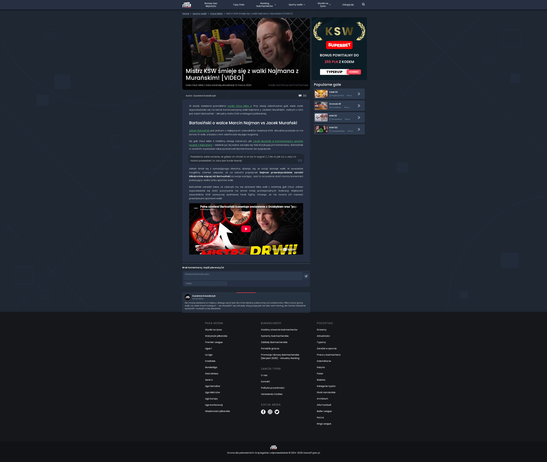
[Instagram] (270, 412)
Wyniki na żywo (323, 5)
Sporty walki (295, 4)
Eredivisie (210, 361)
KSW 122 (318, 126)
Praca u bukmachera (328, 354)
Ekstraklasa (211, 373)
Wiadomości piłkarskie (217, 411)
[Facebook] (263, 412)
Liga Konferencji (214, 405)
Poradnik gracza (270, 348)
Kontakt (265, 381)
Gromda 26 (320, 102)
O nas (264, 375)
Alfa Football (324, 405)
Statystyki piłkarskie (216, 336)
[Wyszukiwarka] (363, 4)
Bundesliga (211, 367)
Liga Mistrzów (212, 392)
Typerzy (321, 342)
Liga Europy (211, 398)
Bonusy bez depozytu (211, 5)
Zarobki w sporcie (327, 348)
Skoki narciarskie (326, 392)
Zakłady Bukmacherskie (274, 342)
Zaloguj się (348, 4)
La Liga (208, 354)
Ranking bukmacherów (264, 5)
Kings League (324, 423)
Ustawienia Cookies (271, 394)
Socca (320, 417)
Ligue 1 (208, 348)
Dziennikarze (324, 361)
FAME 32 (318, 90)
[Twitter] (277, 412)
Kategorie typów (326, 386)
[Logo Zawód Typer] (186, 5)
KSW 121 (318, 114)
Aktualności (323, 336)
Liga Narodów (212, 386)
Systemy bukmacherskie (275, 336)
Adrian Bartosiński (199, 130)
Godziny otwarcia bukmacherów (279, 329)
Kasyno (321, 367)
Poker (320, 373)
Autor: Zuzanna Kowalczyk (201, 95)
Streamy (321, 329)
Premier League (214, 342)
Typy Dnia (238, 4)
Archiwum (322, 398)
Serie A (209, 379)
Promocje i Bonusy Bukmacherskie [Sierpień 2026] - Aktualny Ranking (280, 356)
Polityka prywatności (272, 387)
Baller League (324, 411)
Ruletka (321, 379)
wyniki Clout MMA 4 (240, 106)
